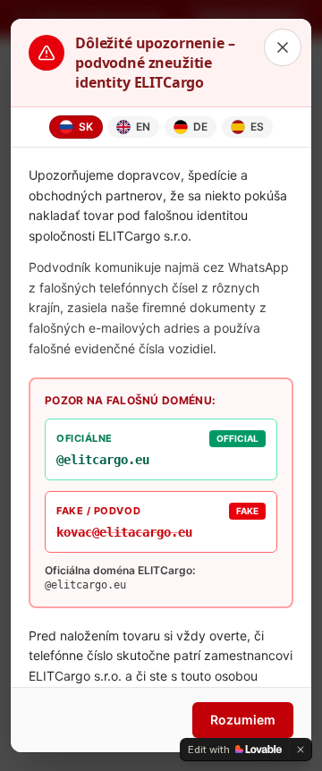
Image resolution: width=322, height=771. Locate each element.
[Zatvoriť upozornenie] (283, 47)
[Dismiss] (300, 749)
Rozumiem (242, 719)
